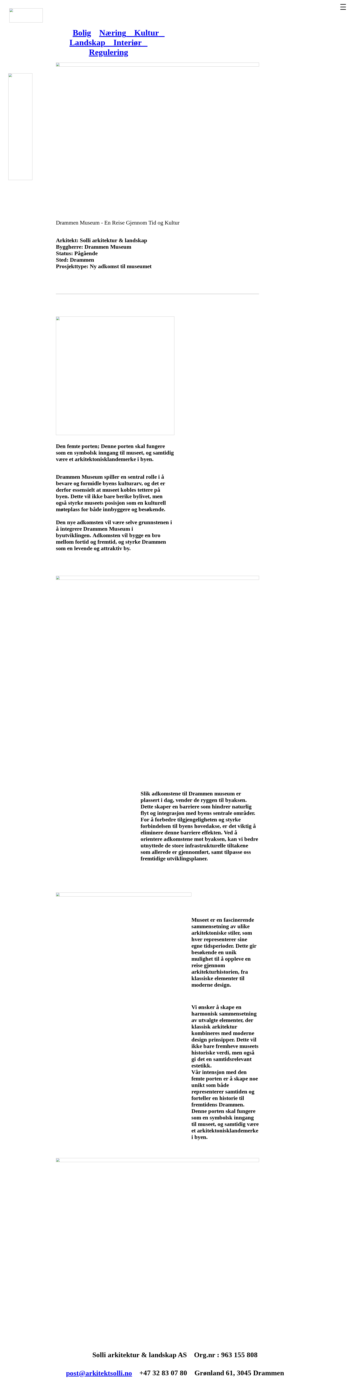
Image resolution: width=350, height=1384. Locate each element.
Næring (112, 32)
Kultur (146, 32)
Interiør (130, 42)
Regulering (108, 52)
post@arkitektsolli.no (99, 1373)
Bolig (82, 32)
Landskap (91, 42)
